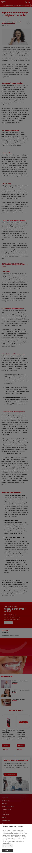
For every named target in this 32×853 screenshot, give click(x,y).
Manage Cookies (7, 846)
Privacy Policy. (6, 843)
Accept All (7, 850)
